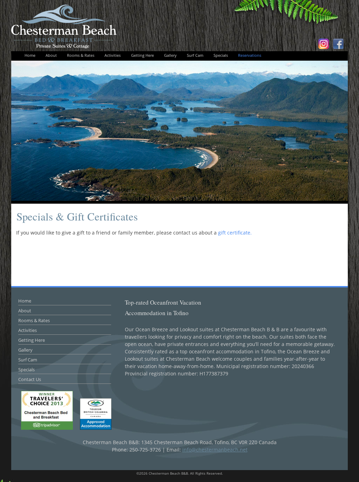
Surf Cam (195, 55)
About (51, 55)
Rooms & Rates (80, 55)
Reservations (249, 55)
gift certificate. (235, 232)
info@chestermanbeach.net (215, 449)
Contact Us (29, 379)
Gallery (170, 55)
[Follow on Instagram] (323, 43)
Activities (112, 55)
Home (30, 55)
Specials (221, 55)
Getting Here (142, 55)
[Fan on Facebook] (338, 43)
